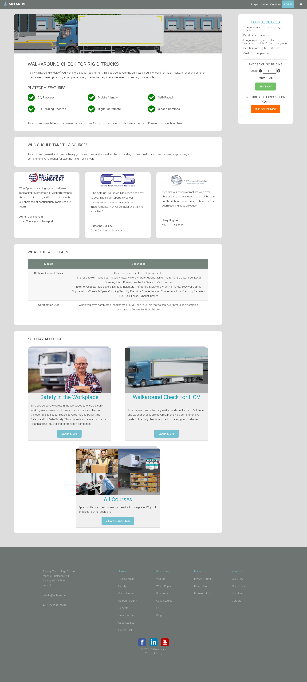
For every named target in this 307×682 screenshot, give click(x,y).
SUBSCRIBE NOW (265, 109)
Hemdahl (153, 657)
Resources (162, 571)
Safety (122, 586)
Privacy (158, 653)
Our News (238, 593)
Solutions (124, 571)
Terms (148, 653)
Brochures (162, 593)
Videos (160, 578)
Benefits (123, 608)
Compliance (125, 593)
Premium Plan (202, 593)
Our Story (237, 578)
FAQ (158, 608)
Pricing (198, 571)
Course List (125, 630)
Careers (236, 600)
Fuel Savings (126, 578)
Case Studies (126, 622)
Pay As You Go (203, 578)
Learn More (69, 433)
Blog (159, 615)
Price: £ (265, 78)
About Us (237, 571)
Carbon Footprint (128, 600)
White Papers (164, 586)
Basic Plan (200, 586)
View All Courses (118, 520)
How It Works (126, 615)
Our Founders (240, 586)
